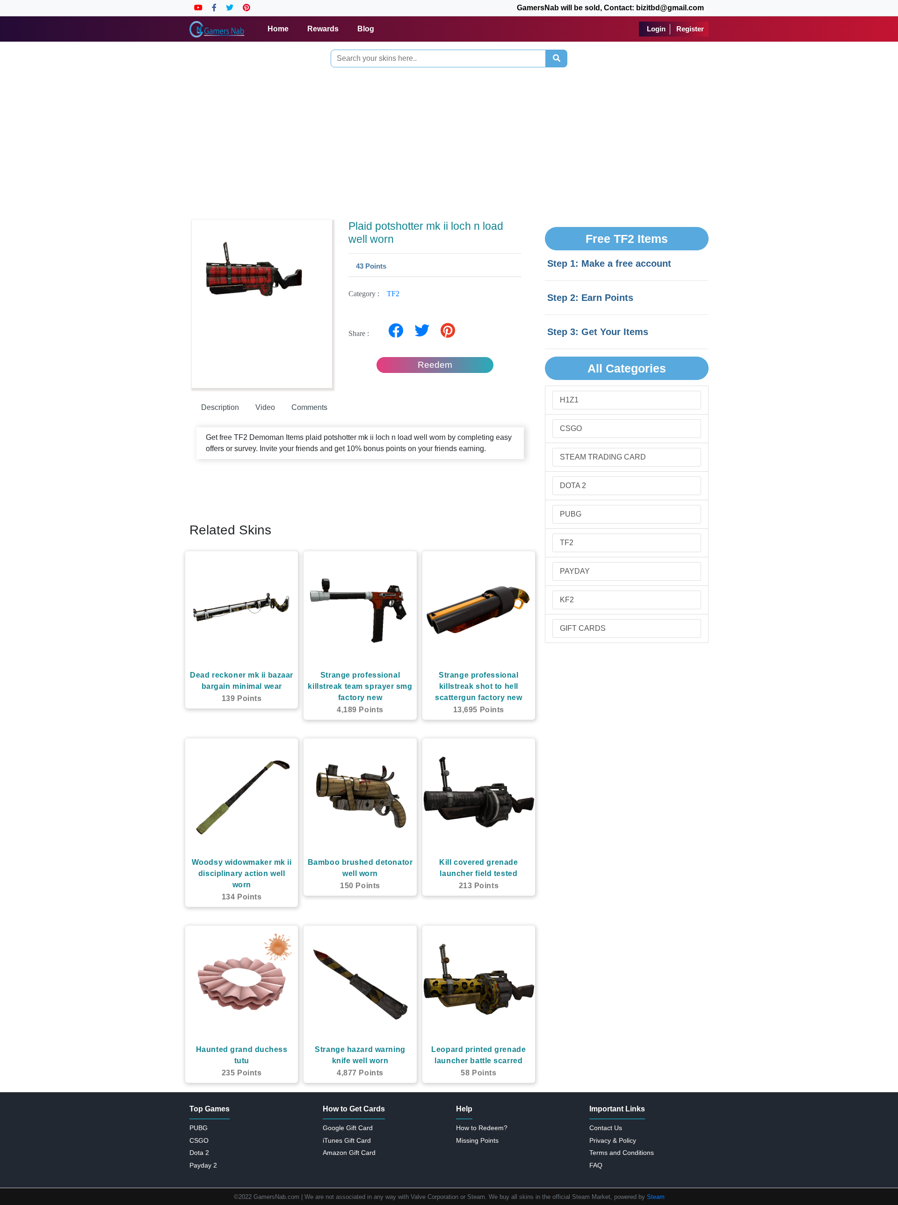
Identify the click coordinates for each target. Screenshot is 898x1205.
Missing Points (477, 1140)
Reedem (435, 365)
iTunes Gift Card (347, 1140)
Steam (656, 1196)
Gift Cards (583, 628)
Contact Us (605, 1128)
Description (220, 407)
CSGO (571, 428)
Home (278, 29)
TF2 (393, 294)
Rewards (323, 29)
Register (690, 29)
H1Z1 (569, 400)
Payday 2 (203, 1165)
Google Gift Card (348, 1128)
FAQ (595, 1165)
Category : (373, 294)
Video (265, 407)
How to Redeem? (481, 1128)
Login (656, 29)
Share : (361, 333)
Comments (309, 407)
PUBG (570, 514)
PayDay (575, 571)
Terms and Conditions (621, 1152)
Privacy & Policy (612, 1140)
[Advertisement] (449, 141)
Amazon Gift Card (349, 1152)
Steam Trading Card (603, 457)
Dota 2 (573, 485)
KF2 (567, 600)
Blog (365, 29)
